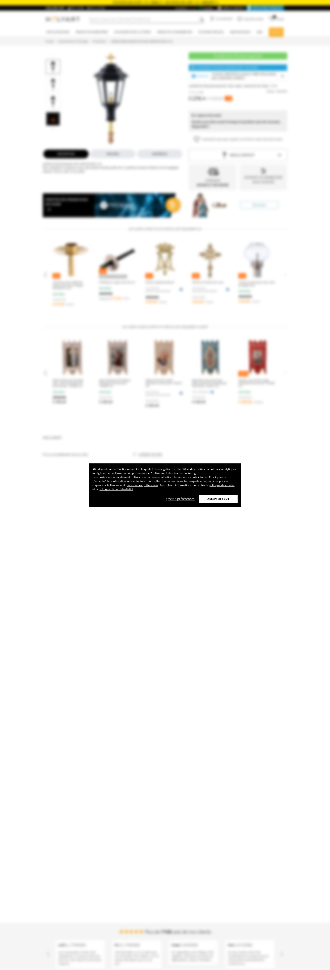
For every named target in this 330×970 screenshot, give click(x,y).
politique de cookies (222, 485)
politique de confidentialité (116, 489)
